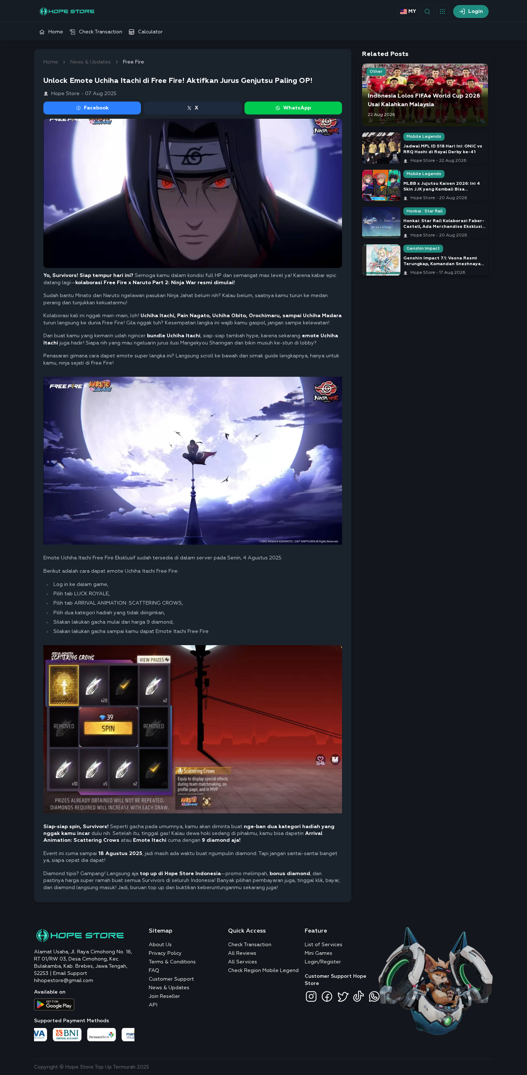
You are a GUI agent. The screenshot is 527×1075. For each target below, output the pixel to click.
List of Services (323, 944)
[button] (442, 11)
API (153, 1005)
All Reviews (242, 953)
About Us (160, 944)
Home (50, 62)
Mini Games (318, 953)
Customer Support (171, 979)
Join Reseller (164, 996)
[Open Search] (427, 11)
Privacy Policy (165, 953)
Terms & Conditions (172, 961)
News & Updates (90, 62)
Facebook (96, 108)
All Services (242, 961)
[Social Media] (311, 996)
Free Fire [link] (133, 62)
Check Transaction (249, 944)
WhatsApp (297, 108)
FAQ (154, 970)
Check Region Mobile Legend (263, 970)
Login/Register (323, 961)
